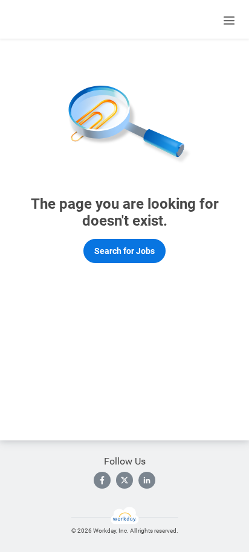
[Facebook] (102, 480)
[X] (124, 480)
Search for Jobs (124, 251)
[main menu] (229, 20)
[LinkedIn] (146, 480)
